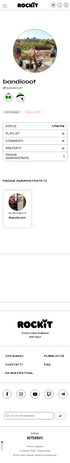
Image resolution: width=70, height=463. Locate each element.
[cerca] (59, 5)
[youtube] (35, 394)
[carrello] (53, 5)
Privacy (2, 447)
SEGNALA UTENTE (33, 112)
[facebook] (7, 394)
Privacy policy (43, 451)
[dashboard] (66, 5)
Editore (33, 435)
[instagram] (21, 394)
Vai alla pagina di (17, 215)
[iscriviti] (60, 415)
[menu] (4, 5)
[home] (28, 4)
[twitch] (49, 394)
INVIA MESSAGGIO (11, 112)
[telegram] (63, 394)
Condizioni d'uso (27, 451)
